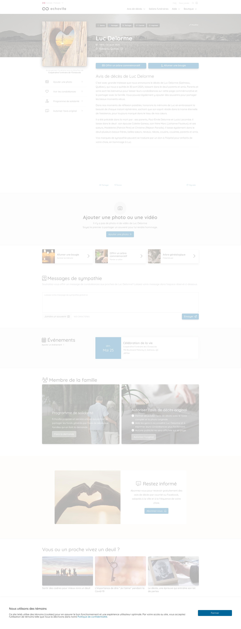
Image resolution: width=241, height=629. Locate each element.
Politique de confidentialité (92, 616)
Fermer (215, 612)
